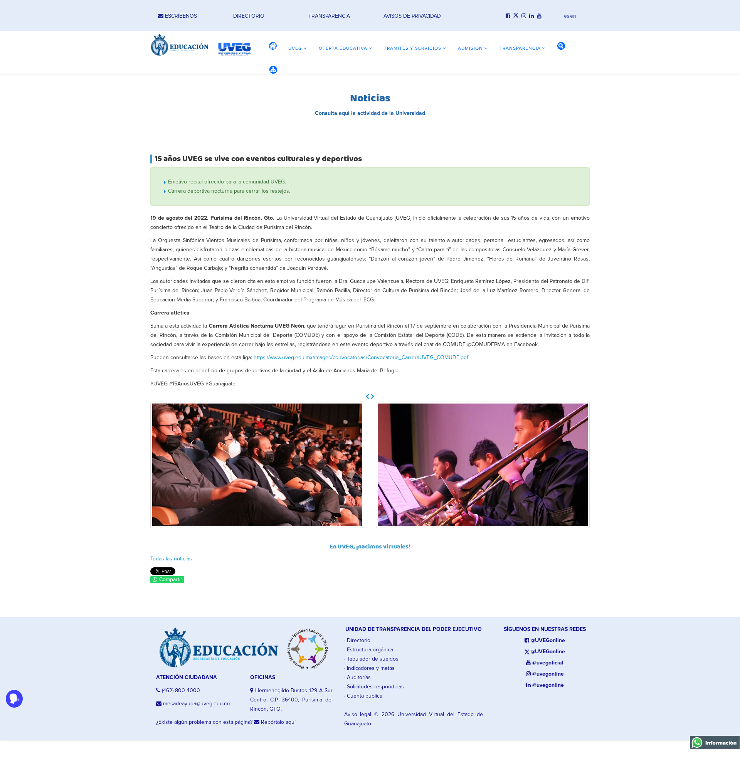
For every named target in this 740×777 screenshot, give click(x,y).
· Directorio (357, 640)
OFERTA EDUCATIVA (343, 48)
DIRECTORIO (248, 16)
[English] (573, 14)
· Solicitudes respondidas (374, 687)
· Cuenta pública (363, 696)
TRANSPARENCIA (329, 16)
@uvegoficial (547, 663)
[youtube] (539, 16)
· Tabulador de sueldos (371, 659)
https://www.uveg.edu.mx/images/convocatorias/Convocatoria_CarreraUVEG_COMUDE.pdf (361, 357)
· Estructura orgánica (368, 650)
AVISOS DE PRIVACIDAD (412, 16)
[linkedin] (531, 16)
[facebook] (508, 16)
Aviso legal (358, 714)
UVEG (295, 48)
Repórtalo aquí (277, 722)
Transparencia (520, 48)
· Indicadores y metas (369, 668)
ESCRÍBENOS (180, 16)
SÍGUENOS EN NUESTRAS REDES (545, 629)
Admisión (470, 48)
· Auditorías (357, 677)
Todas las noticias (171, 559)
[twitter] (515, 16)
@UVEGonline (547, 640)
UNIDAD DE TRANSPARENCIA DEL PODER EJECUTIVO (413, 629)
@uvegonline (547, 674)
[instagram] (523, 16)
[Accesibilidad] (14, 699)
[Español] (567, 14)
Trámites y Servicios (412, 48)
